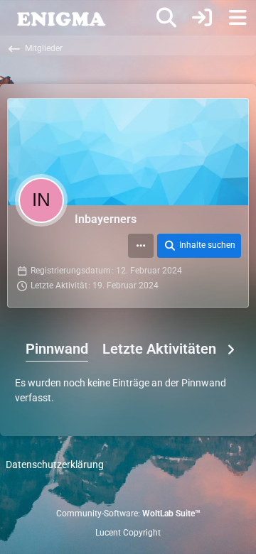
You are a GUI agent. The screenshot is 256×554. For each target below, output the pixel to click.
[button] (141, 246)
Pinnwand (57, 348)
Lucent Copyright (128, 533)
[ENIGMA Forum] (60, 18)
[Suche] (166, 18)
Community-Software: (128, 513)
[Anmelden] (202, 18)
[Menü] (237, 18)
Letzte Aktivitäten (159, 348)
